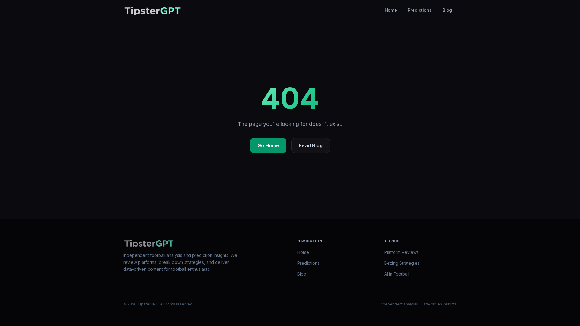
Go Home (268, 145)
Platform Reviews (401, 252)
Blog (447, 10)
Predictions (420, 10)
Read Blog (311, 145)
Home (391, 10)
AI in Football (396, 273)
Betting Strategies (402, 263)
